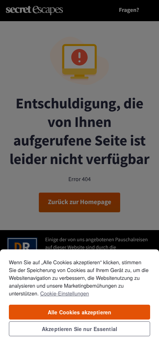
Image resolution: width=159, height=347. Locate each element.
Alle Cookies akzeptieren (79, 312)
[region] (79, 298)
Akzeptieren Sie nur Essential (79, 329)
